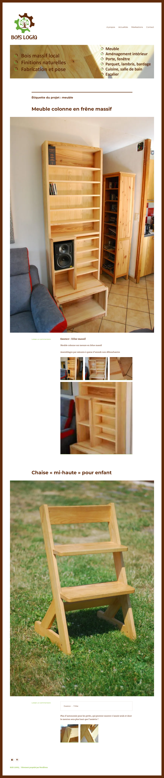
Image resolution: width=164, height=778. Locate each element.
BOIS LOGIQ (14, 767)
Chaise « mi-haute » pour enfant (72, 472)
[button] (71, 368)
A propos (110, 27)
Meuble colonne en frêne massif (72, 109)
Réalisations (137, 27)
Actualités (123, 27)
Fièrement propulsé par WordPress (34, 767)
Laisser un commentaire (41, 339)
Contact (150, 27)
